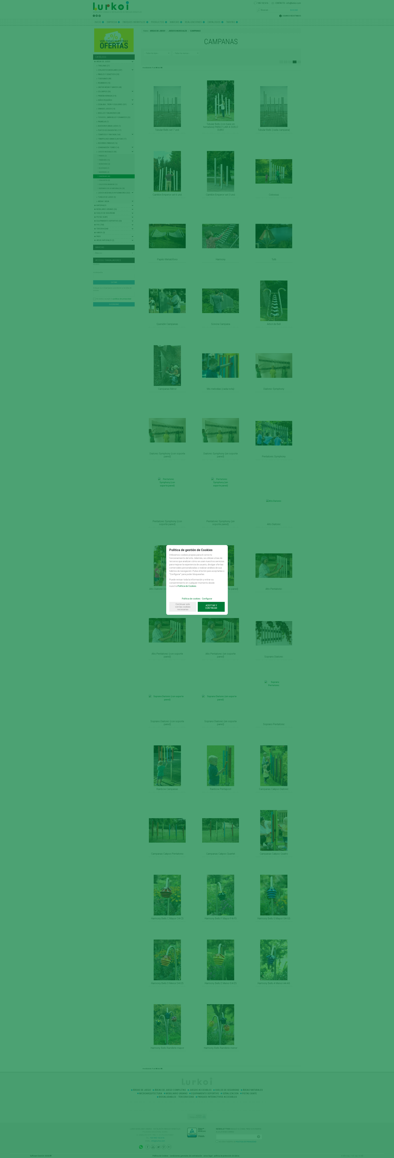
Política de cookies (191, 598)
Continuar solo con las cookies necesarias (182, 607)
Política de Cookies (187, 586)
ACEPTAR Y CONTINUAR (211, 606)
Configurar (207, 598)
